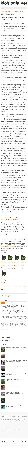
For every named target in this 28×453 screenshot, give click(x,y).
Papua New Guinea (11, 319)
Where (3, 302)
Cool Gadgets (14, 443)
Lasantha (17, 442)
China (24, 312)
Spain (10, 305)
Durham (22, 325)
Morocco (19, 323)
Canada (23, 306)
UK (17, 305)
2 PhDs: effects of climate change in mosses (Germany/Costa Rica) (12, 18)
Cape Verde (13, 325)
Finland (14, 309)
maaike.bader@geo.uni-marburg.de (10, 219)
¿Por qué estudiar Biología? (12, 385)
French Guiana (9, 323)
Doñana (4, 319)
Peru (13, 312)
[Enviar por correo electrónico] (2, 250)
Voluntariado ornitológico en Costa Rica (4, 279)
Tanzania (18, 317)
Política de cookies (5, 431)
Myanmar (24, 323)
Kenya (19, 313)
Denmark (25, 310)
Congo (2, 317)
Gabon (2, 315)
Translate (10, 342)
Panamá (10, 311)
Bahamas (19, 322)
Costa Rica (15, 11)
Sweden (3, 308)
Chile (26, 315)
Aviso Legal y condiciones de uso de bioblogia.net (11, 429)
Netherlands (18, 310)
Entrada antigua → (23, 286)
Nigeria (15, 324)
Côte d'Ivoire (6, 324)
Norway (7, 310)
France (9, 308)
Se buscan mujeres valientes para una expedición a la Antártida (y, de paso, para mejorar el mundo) (15, 393)
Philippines (19, 319)
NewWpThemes (7, 442)
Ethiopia (26, 325)
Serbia (18, 324)
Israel (12, 315)
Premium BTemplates (23, 442)
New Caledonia (10, 318)
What (11, 302)
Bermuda (24, 322)
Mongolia (11, 324)
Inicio (15, 286)
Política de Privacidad (5, 433)
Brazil (8, 312)
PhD (6, 13)
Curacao (18, 325)
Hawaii (7, 313)
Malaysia (13, 317)
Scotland (18, 312)
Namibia (13, 316)
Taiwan (9, 325)
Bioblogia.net (13, 441)
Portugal (15, 307)
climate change (9, 11)
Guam (14, 323)
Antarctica (14, 313)
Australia (15, 306)
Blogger (25, 441)
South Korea (23, 324)
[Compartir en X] (4, 250)
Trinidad (24, 317)
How (7, 302)
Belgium (2, 312)
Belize (26, 318)
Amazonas (19, 316)
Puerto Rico (16, 318)
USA (2, 305)
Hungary (7, 317)
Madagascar (8, 316)
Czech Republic (22, 309)
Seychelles (22, 315)
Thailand (22, 318)
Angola (2, 324)
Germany (21, 11)
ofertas (3, 13)
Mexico (2, 313)
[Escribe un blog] (3, 250)
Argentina (24, 316)
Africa (2, 310)
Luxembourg (3, 318)
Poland (23, 311)
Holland (9, 322)
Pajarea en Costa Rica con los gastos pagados (3, 264)
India (3, 316)
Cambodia (3, 323)
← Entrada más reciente (6, 286)
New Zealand (17, 311)
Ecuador (5, 311)
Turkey (14, 322)
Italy (12, 310)
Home (2, 11)
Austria (21, 307)
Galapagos (7, 315)
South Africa (7, 309)
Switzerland (7, 306)
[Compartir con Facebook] (6, 250)
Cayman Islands (4, 322)
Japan (24, 313)
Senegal (16, 315)
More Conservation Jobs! (6, 330)
